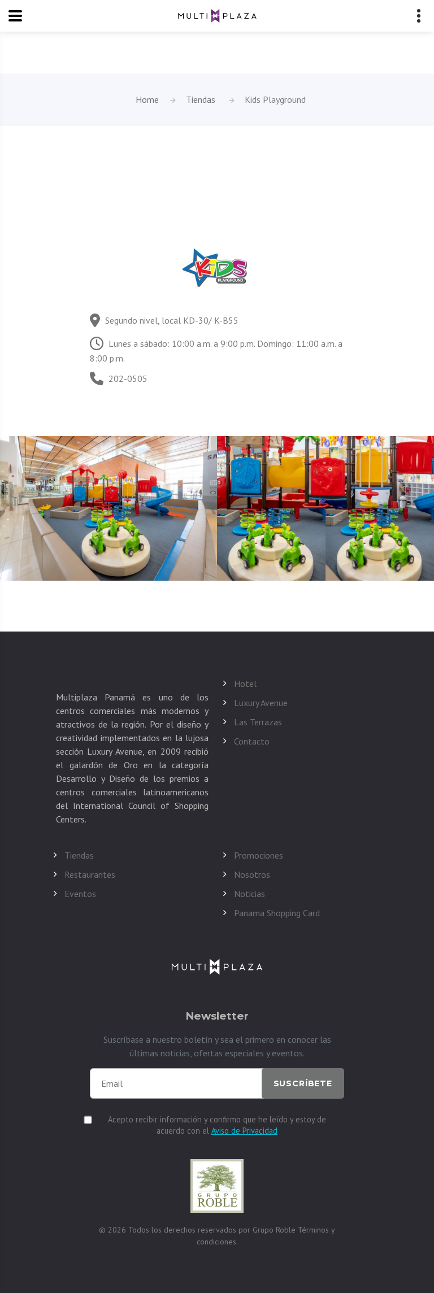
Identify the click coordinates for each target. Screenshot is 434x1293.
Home (147, 99)
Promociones (258, 855)
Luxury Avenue (261, 702)
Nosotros (252, 874)
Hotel (245, 683)
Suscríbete (303, 1083)
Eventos (80, 893)
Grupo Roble (275, 1230)
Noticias (249, 893)
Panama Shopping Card (277, 912)
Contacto (252, 741)
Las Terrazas (258, 722)
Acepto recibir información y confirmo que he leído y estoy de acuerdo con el (217, 1125)
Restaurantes (89, 874)
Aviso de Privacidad (244, 1130)
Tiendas (200, 99)
